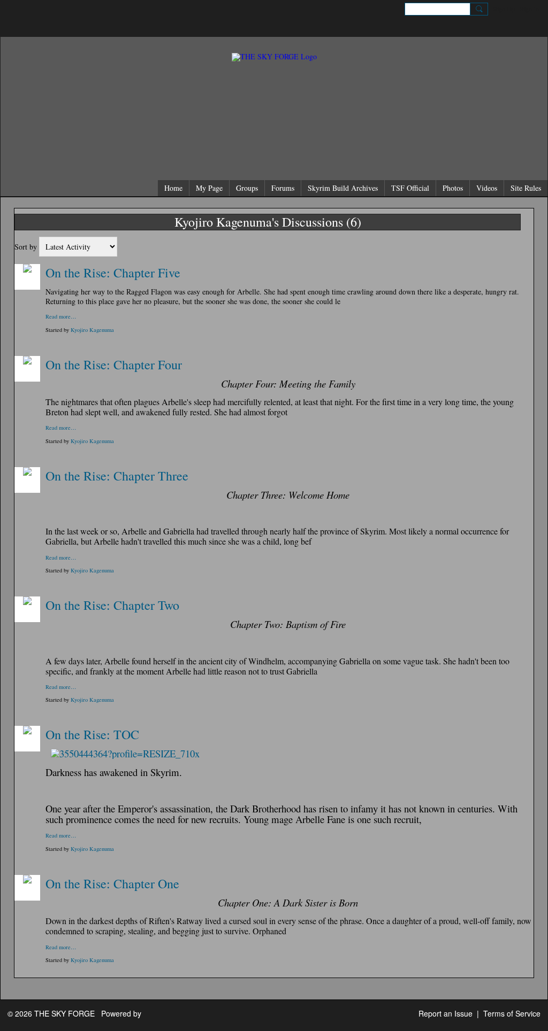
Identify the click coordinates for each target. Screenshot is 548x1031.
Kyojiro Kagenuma (92, 330)
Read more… (61, 317)
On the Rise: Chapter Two (112, 605)
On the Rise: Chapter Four (113, 364)
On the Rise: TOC (92, 734)
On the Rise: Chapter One (112, 883)
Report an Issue (445, 1013)
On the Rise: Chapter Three (116, 475)
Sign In (529, 8)
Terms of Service (512, 1013)
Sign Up (504, 8)
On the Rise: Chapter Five (112, 272)
